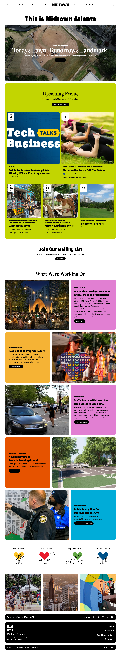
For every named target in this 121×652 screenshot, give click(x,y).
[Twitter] (107, 617)
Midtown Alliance (18, 647)
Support (108, 639)
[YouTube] (112, 617)
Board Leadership (104, 635)
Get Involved (102, 5)
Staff (110, 626)
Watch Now (80, 321)
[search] (113, 4)
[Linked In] (94, 617)
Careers (108, 630)
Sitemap (105, 647)
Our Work (89, 5)
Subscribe (60, 259)
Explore (10, 5)
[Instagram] (103, 617)
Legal (112, 647)
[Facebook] (99, 617)
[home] (60, 5)
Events (44, 5)
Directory (22, 5)
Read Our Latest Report (84, 523)
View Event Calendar (60, 104)
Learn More (60, 60)
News (34, 5)
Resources (77, 5)
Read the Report (16, 366)
